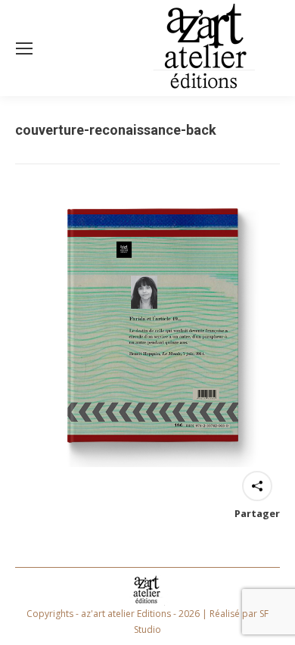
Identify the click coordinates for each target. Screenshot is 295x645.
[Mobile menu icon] (24, 48)
